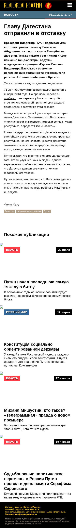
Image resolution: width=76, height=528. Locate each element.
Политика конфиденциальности (21, 514)
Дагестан (9, 211)
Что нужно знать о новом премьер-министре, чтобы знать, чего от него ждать (35, 427)
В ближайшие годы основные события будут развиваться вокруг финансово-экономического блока (37, 295)
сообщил (10, 98)
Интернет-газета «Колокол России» (23, 507)
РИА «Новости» (44, 126)
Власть (12, 249)
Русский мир (16, 312)
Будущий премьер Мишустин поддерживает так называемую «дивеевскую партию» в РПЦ (37, 495)
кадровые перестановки (29, 211)
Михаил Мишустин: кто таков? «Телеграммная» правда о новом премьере (37, 415)
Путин (47, 211)
